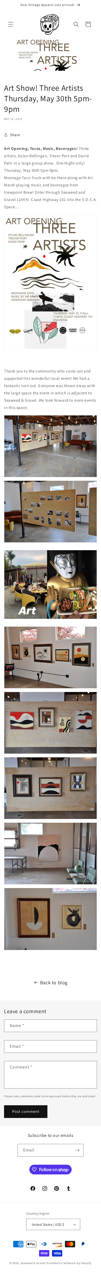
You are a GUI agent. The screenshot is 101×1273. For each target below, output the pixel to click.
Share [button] (15, 134)
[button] (11, 24)
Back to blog (54, 982)
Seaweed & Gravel (33, 1263)
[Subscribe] (77, 1150)
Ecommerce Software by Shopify (69, 1263)
